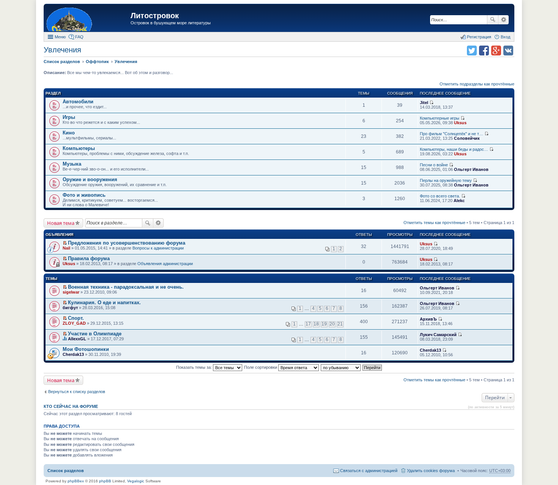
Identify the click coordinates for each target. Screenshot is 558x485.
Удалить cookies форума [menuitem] (431, 470)
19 (324, 324)
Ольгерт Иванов (471, 169)
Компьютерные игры (439, 118)
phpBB (105, 481)
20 (332, 324)
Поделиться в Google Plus (496, 50)
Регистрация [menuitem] (479, 37)
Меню (60, 37)
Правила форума (89, 258)
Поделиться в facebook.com (484, 50)
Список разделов (65, 470)
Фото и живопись (84, 195)
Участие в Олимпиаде (94, 333)
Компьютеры (79, 148)
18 (316, 324)
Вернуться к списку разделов (76, 391)
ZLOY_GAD (74, 323)
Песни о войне (434, 165)
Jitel (424, 102)
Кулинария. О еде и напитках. (104, 302)
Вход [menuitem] (505, 37)
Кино (69, 133)
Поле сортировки (261, 367)
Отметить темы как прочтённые (434, 222)
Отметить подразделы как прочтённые (477, 84)
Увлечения (62, 50)
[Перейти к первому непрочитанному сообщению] (65, 243)
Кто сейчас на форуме (71, 406)
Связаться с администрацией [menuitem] (368, 470)
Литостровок (155, 15)
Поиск (492, 19)
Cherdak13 (73, 354)
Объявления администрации (165, 263)
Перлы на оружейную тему (446, 180)
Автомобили (78, 101)
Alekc (459, 200)
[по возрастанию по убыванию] (341, 367)
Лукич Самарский (438, 334)
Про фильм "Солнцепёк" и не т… (451, 133)
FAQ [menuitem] (79, 37)
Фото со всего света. (440, 196)
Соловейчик (467, 138)
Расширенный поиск (503, 19)
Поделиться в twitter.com (472, 50)
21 (340, 324)
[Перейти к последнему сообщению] (431, 102)
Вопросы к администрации (158, 248)
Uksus (460, 122)
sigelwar (71, 292)
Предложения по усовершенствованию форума (126, 243)
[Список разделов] (88, 19)
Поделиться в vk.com (508, 50)
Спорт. (76, 318)
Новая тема (60, 223)
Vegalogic (135, 481)
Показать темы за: (194, 367)
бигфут (70, 307)
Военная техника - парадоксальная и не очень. (126, 287)
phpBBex (76, 481)
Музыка (72, 164)
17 (308, 324)
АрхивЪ (428, 319)
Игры (69, 117)
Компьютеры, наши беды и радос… (454, 149)
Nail (66, 248)
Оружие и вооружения (90, 179)
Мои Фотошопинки (86, 349)
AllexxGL (77, 338)
